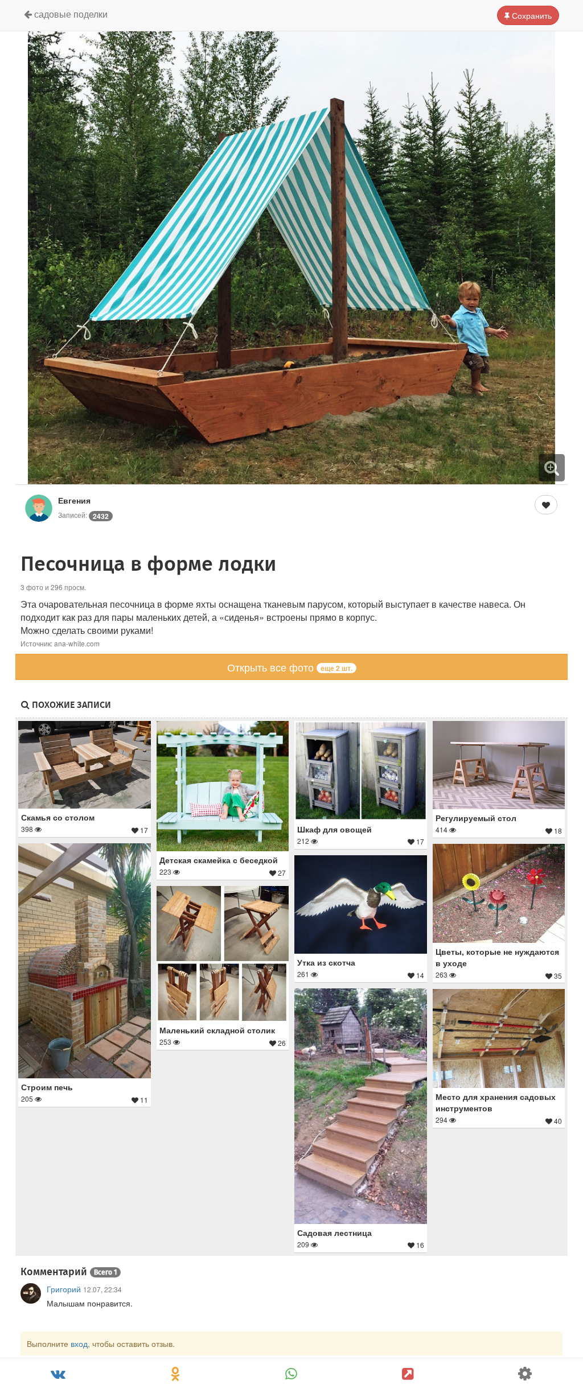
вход (79, 1343)
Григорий (64, 1289)
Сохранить (531, 15)
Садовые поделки (70, 13)
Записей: (83, 515)
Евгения (74, 500)
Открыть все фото (289, 667)
